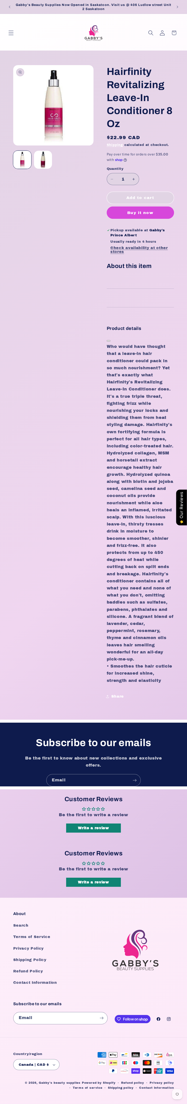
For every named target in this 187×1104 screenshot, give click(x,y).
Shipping (115, 145)
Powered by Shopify (99, 1082)
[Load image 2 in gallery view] (43, 160)
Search (21, 925)
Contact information (156, 1087)
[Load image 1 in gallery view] (22, 160)
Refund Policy (28, 971)
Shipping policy (121, 1087)
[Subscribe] (134, 780)
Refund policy (132, 1082)
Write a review (93, 828)
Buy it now (140, 213)
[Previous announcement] (10, 7)
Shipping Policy (30, 960)
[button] (11, 33)
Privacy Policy (28, 948)
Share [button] (117, 696)
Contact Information (35, 982)
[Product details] (108, 341)
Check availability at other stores (139, 250)
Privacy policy (162, 1082)
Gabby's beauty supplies (60, 1082)
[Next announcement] (177, 7)
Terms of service (87, 1087)
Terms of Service (31, 937)
